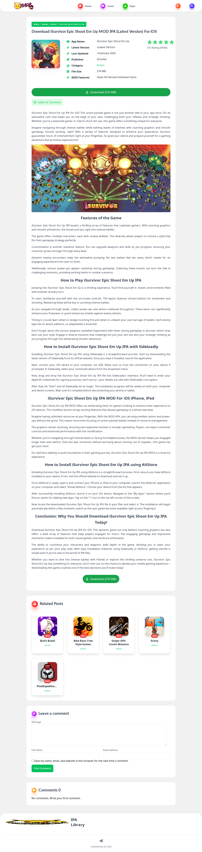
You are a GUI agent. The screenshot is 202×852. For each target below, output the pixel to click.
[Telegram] (101, 841)
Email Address (110, 750)
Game (110, 6)
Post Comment (42, 768)
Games (45, 24)
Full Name (37, 750)
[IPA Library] (22, 6)
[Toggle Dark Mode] (178, 5)
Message (36, 721)
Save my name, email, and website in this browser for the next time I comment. (81, 761)
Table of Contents (49, 102)
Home (88, 6)
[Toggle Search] (191, 5)
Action (53, 24)
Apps (132, 6)
